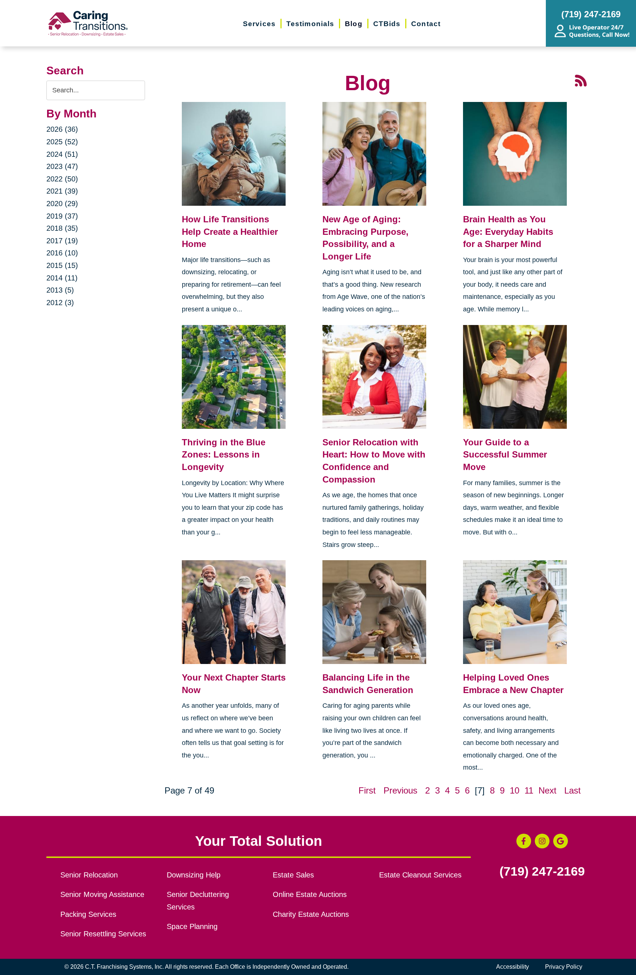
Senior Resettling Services (103, 934)
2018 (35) (62, 228)
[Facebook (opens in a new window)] (523, 841)
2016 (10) (62, 253)
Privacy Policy (563, 967)
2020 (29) (62, 203)
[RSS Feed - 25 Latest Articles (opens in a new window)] (581, 80)
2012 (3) (60, 302)
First (367, 790)
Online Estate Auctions (310, 894)
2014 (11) (62, 278)
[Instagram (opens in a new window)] (542, 841)
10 (514, 790)
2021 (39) (62, 191)
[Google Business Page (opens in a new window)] (560, 841)
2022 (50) (62, 179)
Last (572, 790)
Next (547, 790)
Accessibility (512, 967)
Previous (400, 790)
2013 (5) (60, 290)
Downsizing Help (193, 875)
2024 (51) (62, 154)
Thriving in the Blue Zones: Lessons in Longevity (223, 454)
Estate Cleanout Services (420, 875)
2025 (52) (62, 142)
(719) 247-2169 (542, 871)
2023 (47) (62, 166)
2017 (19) (62, 241)
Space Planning (192, 926)
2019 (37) (62, 216)
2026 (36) (62, 129)
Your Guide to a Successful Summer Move (505, 454)
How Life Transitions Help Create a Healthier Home (230, 231)
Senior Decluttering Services (198, 900)
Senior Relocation (89, 875)
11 (528, 790)
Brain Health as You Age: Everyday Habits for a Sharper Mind (508, 231)
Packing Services (88, 914)
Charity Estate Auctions (311, 914)
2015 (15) (62, 265)
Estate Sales (293, 875)
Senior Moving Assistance (102, 894)
